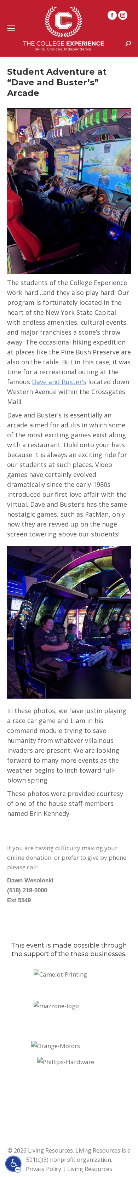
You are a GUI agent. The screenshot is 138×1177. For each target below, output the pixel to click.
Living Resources (89, 1169)
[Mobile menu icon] (11, 28)
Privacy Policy (43, 1169)
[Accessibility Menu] (13, 1164)
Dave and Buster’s (59, 381)
